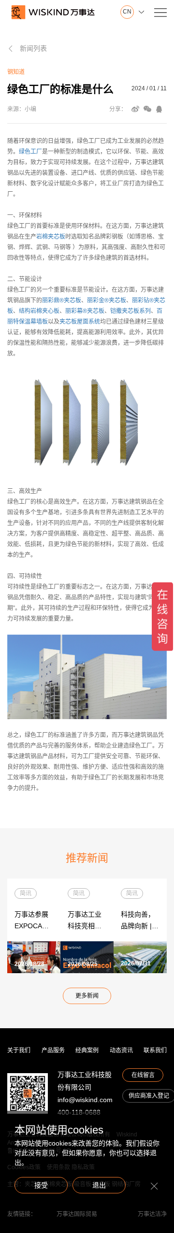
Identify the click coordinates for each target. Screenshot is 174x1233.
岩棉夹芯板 (50, 236)
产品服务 (53, 1050)
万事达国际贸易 (77, 1214)
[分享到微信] (147, 109)
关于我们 (18, 1050)
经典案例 (87, 1050)
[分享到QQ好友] (159, 109)
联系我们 (155, 1050)
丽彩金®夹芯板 (106, 300)
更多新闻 (87, 995)
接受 (41, 1185)
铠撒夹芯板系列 (130, 311)
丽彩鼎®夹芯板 (61, 300)
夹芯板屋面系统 (79, 321)
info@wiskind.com (85, 1100)
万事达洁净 (152, 1214)
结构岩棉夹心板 (39, 311)
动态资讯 (121, 1050)
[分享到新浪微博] (135, 109)
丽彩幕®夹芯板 (84, 311)
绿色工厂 (30, 151)
